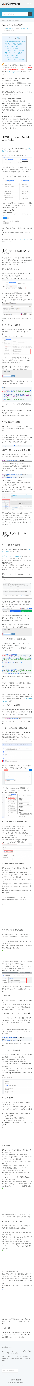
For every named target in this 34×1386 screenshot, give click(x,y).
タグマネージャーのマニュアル (11, 556)
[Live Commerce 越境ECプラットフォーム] (11, 4)
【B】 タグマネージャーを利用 (12, 53)
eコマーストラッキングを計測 (14, 50)
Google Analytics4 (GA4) (13, 72)
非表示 (17, 38)
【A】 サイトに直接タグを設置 (12, 44)
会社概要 (18, 1380)
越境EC (13, 1380)
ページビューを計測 (11, 48)
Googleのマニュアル (24, 239)
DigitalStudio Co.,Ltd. (17, 1382)
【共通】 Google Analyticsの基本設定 (14, 41)
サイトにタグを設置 (11, 46)
